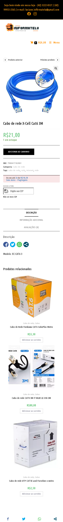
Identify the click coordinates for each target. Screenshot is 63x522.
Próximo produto (48, 60)
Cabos (37, 323)
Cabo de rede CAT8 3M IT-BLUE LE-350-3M (31, 398)
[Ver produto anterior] (5, 60)
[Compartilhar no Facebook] (6, 244)
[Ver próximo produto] (58, 60)
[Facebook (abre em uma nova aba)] (29, 14)
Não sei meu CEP (10, 197)
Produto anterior (15, 60)
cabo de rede (14, 170)
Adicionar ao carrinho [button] (31, 340)
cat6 (23, 170)
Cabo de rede (19, 167)
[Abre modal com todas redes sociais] (26, 244)
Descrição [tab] (31, 212)
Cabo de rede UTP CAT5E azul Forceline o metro (31, 481)
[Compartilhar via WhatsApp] (19, 244)
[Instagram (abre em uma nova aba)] (34, 14)
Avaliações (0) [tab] (31, 227)
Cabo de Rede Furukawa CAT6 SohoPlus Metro (31, 327)
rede (37, 170)
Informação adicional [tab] (31, 220)
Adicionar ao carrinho (19, 152)
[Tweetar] (12, 244)
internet (29, 170)
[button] (55, 68)
